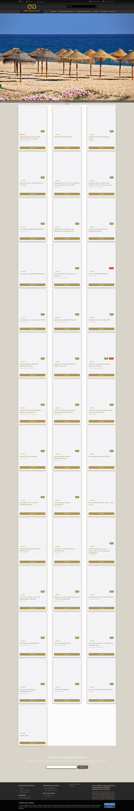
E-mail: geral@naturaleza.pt (51, 790)
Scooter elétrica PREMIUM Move (98, 273)
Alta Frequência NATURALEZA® (29, 643)
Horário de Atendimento (50, 788)
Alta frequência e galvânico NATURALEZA (32, 273)
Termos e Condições (24, 790)
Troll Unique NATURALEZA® (63, 137)
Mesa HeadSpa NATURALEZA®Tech (99, 456)
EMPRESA (53, 11)
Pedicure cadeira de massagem (28, 456)
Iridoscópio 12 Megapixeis (61, 689)
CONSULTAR (32, 147)
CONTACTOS (112, 11)
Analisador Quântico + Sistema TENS (99, 320)
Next (132, 58)
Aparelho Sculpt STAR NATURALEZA (65, 320)
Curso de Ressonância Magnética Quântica (101, 689)
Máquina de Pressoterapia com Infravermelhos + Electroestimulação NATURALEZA (99, 551)
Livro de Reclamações (25, 797)
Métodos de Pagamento (74, 784)
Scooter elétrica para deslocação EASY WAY (32, 320)
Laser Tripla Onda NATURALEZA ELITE (31, 229)
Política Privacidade (24, 792)
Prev (2, 58)
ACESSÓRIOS (104, 11)
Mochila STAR (24, 735)
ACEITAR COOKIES (110, 804)
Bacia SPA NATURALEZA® (62, 643)
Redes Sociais (48, 795)
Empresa (22, 788)
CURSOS (96, 11)
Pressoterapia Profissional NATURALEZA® (101, 597)
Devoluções (72, 786)
